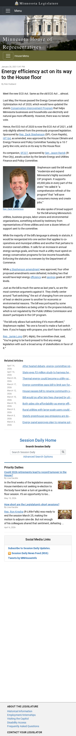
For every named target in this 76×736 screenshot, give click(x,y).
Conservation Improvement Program (32, 108)
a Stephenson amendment (25, 269)
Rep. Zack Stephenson (32, 134)
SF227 (24, 152)
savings (51, 277)
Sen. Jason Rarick (55, 152)
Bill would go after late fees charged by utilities (49, 397)
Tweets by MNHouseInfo (22, 558)
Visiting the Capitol (18, 718)
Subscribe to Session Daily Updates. (29, 548)
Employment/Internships (21, 714)
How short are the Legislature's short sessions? (31, 504)
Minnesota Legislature (39, 3)
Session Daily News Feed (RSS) (30, 553)
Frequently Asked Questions (23, 726)
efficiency (35, 277)
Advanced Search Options (38, 456)
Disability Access (16, 722)
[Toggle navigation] (8, 10)
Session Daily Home (38, 440)
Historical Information (19, 711)
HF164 (7, 138)
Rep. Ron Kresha (13, 511)
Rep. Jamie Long (12, 336)
